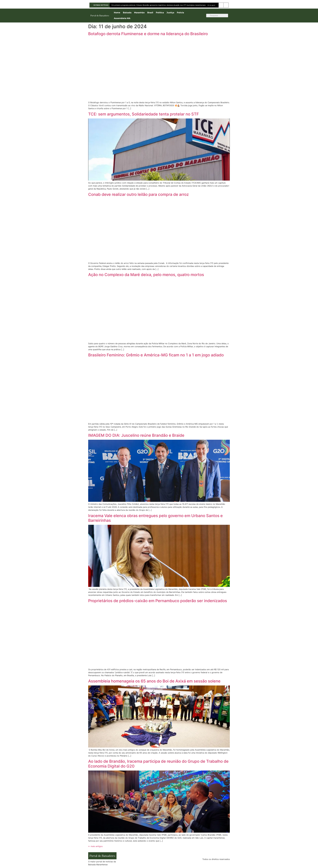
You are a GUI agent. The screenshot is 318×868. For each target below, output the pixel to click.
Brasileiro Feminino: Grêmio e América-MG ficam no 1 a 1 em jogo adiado (156, 355)
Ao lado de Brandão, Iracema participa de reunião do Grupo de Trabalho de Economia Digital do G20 (158, 763)
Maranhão (139, 12)
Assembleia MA (122, 18)
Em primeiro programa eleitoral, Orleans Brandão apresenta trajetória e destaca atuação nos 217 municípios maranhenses (159, 5)
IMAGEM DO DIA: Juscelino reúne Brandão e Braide (136, 435)
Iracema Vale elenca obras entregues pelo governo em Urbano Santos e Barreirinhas (155, 518)
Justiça (170, 12)
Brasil (150, 12)
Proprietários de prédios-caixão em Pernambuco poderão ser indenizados (157, 600)
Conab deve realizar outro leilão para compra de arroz (138, 194)
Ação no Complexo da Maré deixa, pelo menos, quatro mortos (146, 274)
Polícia (180, 12)
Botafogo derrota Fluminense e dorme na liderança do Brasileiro (148, 33)
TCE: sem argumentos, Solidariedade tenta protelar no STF (143, 114)
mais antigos (95, 846)
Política (160, 12)
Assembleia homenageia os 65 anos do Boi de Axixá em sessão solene (154, 681)
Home (117, 12)
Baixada (127, 12)
